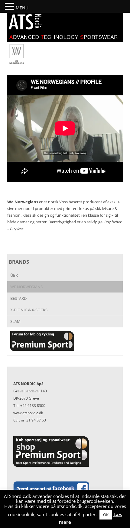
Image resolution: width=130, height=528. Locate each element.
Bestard (18, 298)
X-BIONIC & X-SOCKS (28, 310)
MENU (22, 8)
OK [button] (106, 514)
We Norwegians (26, 286)
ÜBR (14, 275)
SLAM (15, 321)
